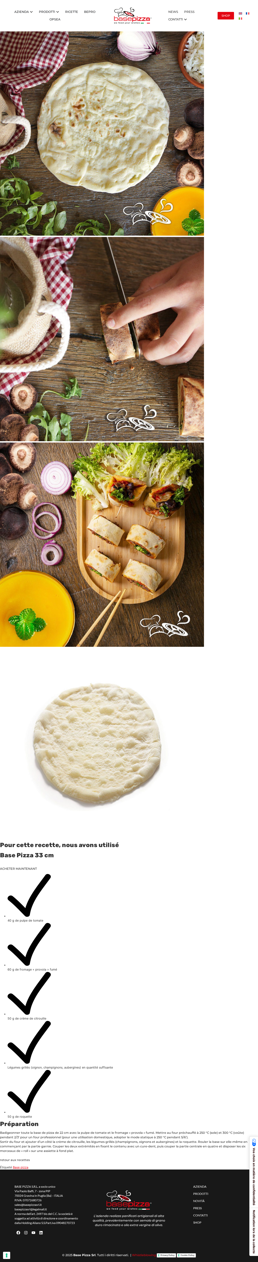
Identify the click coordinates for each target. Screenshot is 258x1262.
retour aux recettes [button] (15, 1160)
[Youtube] (33, 1232)
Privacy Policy (168, 1255)
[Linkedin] (41, 1232)
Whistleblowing (144, 1255)
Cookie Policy (187, 1255)
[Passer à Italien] (240, 18)
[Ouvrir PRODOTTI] (57, 12)
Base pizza (20, 1167)
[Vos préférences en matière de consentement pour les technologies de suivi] (6, 1255)
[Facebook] (18, 1232)
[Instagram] (26, 1232)
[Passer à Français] (247, 13)
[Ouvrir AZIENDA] (31, 12)
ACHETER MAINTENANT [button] (18, 869)
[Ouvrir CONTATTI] (185, 19)
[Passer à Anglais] (240, 13)
